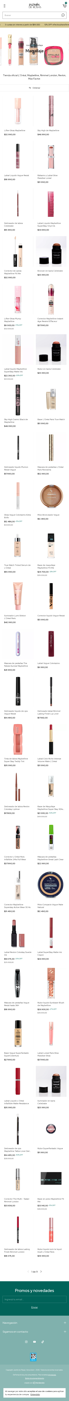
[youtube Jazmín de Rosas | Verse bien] (34, 1341)
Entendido (35, 1394)
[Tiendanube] (34, 1383)
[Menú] (5, 6)
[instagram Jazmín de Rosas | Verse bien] (26, 1341)
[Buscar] (63, 15)
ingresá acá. (52, 1375)
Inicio (28, 45)
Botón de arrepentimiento (34, 1378)
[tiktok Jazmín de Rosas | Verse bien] (42, 1341)
